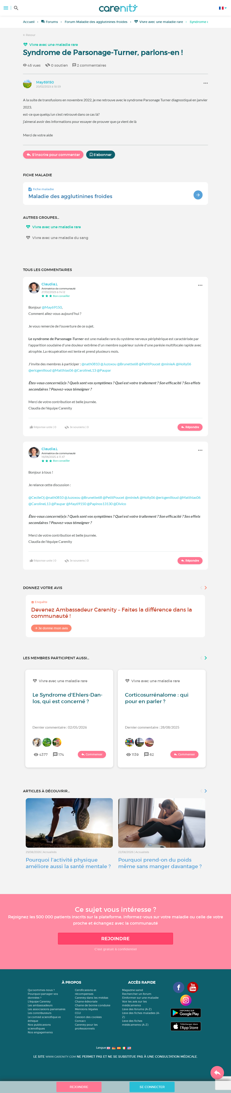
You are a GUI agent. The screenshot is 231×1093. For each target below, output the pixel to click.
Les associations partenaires (46, 1009)
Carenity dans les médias (91, 997)
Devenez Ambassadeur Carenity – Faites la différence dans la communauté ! (111, 612)
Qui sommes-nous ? (41, 990)
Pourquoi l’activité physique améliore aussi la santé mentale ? (68, 863)
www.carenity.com (61, 1056)
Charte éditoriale (86, 1001)
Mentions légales (86, 1009)
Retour (30, 35)
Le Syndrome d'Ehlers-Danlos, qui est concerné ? (67, 698)
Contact (80, 1021)
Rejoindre (115, 938)
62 (152, 754)
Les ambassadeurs (40, 1005)
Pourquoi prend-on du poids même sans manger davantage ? (160, 863)
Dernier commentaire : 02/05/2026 (59, 727)
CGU (78, 1013)
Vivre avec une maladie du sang (60, 237)
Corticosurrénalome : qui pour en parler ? (157, 698)
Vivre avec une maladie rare (161, 22)
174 (61, 754)
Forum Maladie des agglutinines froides (96, 22)
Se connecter (152, 1087)
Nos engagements (40, 1032)
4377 (43, 754)
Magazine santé (132, 990)
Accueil (29, 22)
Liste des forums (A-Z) (136, 1009)
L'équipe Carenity (39, 1001)
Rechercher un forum (136, 994)
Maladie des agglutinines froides (70, 196)
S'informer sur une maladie (140, 997)
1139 (135, 754)
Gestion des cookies (88, 1017)
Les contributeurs (39, 1013)
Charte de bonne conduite (92, 1005)
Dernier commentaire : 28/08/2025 (152, 727)
